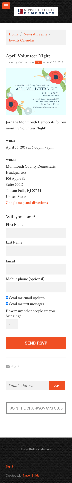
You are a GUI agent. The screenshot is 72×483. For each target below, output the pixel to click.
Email (10, 261)
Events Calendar (21, 40)
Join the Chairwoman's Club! (37, 408)
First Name (14, 224)
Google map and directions (27, 202)
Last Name (14, 242)
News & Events (35, 34)
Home (13, 34)
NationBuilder (31, 475)
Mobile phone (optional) (25, 279)
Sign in (15, 366)
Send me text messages (26, 304)
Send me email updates (26, 297)
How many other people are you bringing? (30, 314)
